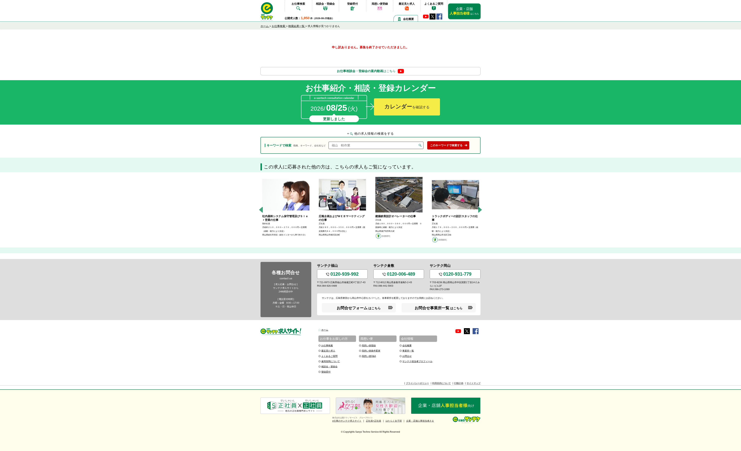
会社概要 (408, 18)
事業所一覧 (408, 350)
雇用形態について (330, 361)
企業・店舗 (464, 11)
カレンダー (407, 107)
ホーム (324, 330)
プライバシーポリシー (417, 383)
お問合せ (407, 356)
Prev (261, 209)
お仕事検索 (298, 3)
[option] (286, 206)
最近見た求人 (407, 3)
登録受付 (352, 3)
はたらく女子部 (394, 421)
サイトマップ (473, 383)
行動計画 (458, 383)
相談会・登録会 (325, 3)
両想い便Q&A (369, 356)
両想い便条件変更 (371, 350)
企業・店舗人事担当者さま (420, 421)
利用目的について (441, 383)
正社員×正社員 (373, 421)
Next (480, 209)
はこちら (366, 71)
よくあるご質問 (433, 3)
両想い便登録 (380, 3)
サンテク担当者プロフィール (417, 361)
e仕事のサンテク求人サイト (346, 421)
